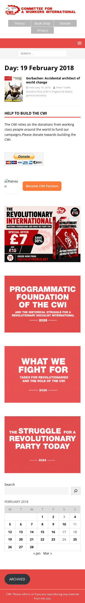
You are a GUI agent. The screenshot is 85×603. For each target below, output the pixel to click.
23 (53, 539)
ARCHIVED (17, 579)
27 (21, 547)
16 (53, 532)
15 (42, 532)
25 (75, 539)
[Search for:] (42, 53)
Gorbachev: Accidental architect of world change (53, 80)
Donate (65, 23)
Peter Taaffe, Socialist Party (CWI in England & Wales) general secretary (49, 91)
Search (10, 484)
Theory (19, 23)
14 (32, 532)
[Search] (75, 491)
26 (10, 547)
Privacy (42, 30)
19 (10, 539)
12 (10, 532)
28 (32, 547)
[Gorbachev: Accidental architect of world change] (14, 89)
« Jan (37, 553)
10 (64, 524)
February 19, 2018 (39, 87)
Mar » (47, 553)
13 (21, 532)
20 (21, 539)
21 (32, 539)
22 (42, 539)
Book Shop (42, 23)
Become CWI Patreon (42, 186)
